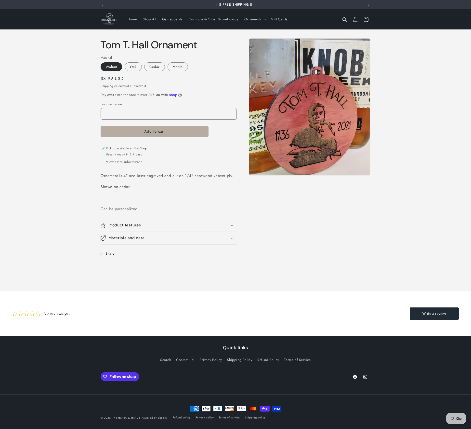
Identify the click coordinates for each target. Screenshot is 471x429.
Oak (133, 66)
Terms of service (229, 417)
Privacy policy (205, 417)
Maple (178, 66)
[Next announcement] (368, 4)
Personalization (111, 104)
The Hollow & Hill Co (127, 418)
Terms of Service (297, 359)
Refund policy (182, 417)
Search (165, 359)
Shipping (107, 86)
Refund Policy (268, 359)
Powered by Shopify (155, 418)
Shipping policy (255, 417)
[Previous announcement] (102, 4)
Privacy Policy (210, 359)
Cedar (154, 66)
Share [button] (110, 253)
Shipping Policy (239, 359)
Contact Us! (185, 359)
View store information (124, 161)
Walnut (111, 66)
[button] (254, 19)
